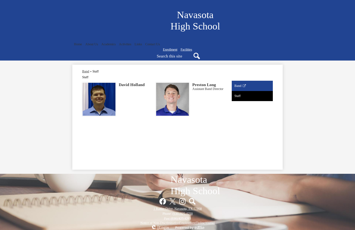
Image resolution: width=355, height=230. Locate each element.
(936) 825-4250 (182, 213)
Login (160, 227)
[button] (92, 44)
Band (85, 71)
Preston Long (204, 84)
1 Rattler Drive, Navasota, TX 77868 (177, 208)
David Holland (132, 84)
